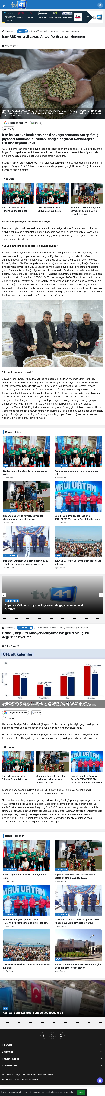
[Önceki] (4, 595)
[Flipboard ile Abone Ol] (36, 123)
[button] (100, 5)
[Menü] (5, 5)
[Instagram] (61, 1035)
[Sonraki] (101, 595)
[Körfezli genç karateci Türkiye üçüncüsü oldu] (18, 199)
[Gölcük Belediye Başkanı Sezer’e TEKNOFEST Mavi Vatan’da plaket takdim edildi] (78, 502)
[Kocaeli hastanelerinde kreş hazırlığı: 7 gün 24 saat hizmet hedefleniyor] (78, 950)
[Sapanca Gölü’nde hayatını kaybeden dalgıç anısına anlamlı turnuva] (87, 199)
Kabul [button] (81, 1092)
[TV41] (18, 5)
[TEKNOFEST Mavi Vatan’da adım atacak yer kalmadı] (78, 547)
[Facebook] (43, 1035)
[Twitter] (52, 1035)
